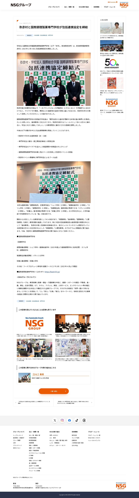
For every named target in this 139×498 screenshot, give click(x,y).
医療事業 (31, 443)
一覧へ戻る (53, 391)
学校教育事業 (32, 438)
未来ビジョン (16, 448)
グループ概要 (16, 440)
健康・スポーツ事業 (34, 448)
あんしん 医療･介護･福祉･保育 (58, 440)
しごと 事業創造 (54, 443)
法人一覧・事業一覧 (34, 435)
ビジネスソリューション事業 (37, 453)
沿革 (14, 443)
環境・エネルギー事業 (35, 460)
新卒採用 (74, 435)
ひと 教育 (53, 438)
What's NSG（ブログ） (94, 438)
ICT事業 (31, 455)
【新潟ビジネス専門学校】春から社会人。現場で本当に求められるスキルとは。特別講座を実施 (73, 402)
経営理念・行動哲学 (18, 438)
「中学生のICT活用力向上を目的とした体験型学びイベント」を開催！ (34, 402)
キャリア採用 (75, 438)
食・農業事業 (32, 463)
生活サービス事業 (34, 465)
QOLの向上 (75, 445)
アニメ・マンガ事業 (34, 470)
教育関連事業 (32, 440)
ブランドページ (17, 445)
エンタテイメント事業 (35, 468)
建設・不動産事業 (34, 450)
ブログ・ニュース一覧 (94, 435)
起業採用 (74, 440)
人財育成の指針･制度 (77, 443)
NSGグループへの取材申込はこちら (23, 477)
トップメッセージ (18, 435)
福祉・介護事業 (33, 445)
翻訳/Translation (112, 2)
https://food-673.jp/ (52, 271)
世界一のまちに (54, 435)
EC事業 (31, 458)
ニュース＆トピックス (94, 440)
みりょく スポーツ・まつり (57, 445)
